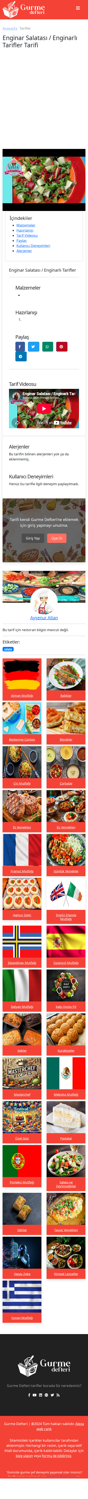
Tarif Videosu (27, 235)
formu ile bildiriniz (56, 1455)
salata (8, 649)
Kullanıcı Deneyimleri (33, 245)
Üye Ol (56, 538)
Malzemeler (25, 225)
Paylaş (21, 240)
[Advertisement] (44, 103)
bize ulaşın (24, 1455)
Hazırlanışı (24, 230)
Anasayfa (10, 28)
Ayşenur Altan (44, 617)
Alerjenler (24, 250)
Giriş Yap (33, 538)
